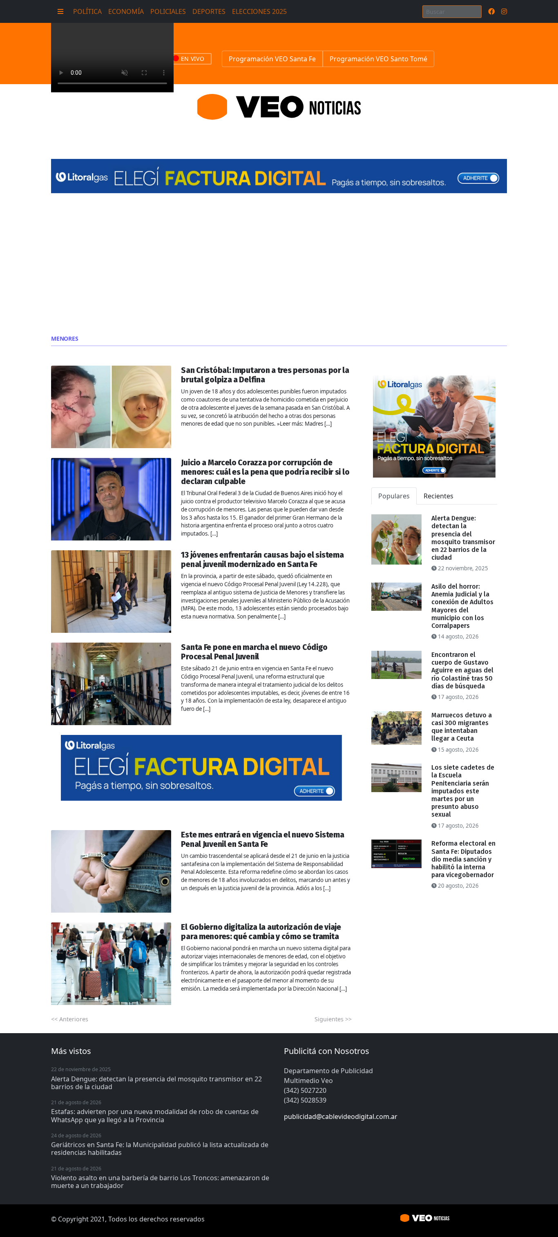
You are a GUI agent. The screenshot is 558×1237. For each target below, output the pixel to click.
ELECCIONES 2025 (259, 11)
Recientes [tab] (438, 495)
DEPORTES (208, 11)
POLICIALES (168, 11)
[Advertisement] (279, 264)
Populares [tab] (394, 495)
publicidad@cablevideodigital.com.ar (340, 1116)
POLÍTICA (87, 11)
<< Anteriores (69, 1019)
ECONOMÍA (126, 11)
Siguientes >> (333, 1019)
